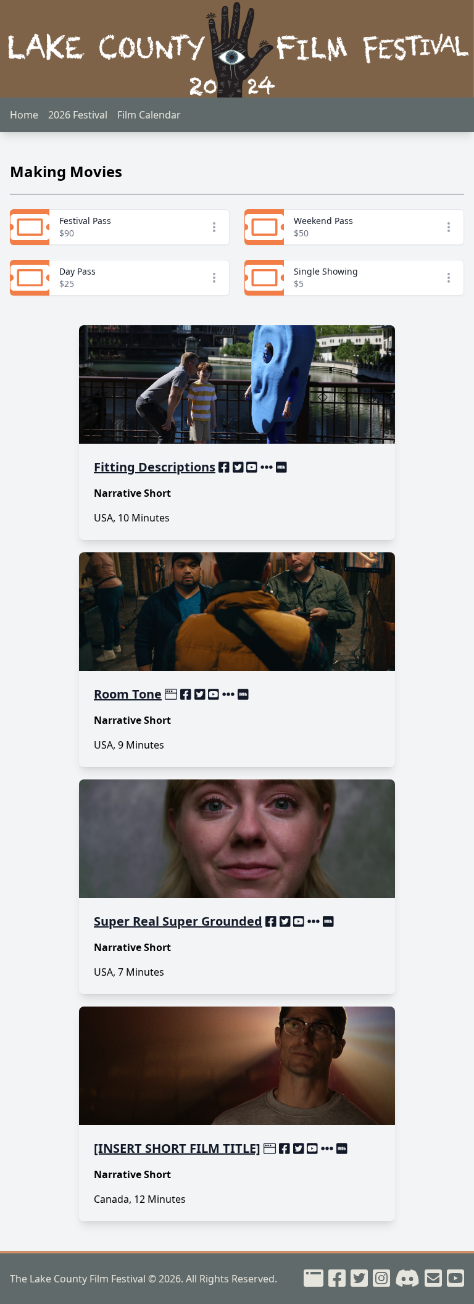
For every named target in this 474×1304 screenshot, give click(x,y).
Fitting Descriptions (154, 467)
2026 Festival (77, 115)
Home (24, 115)
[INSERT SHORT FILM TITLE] (177, 1148)
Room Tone (128, 694)
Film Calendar (149, 115)
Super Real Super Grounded (178, 921)
